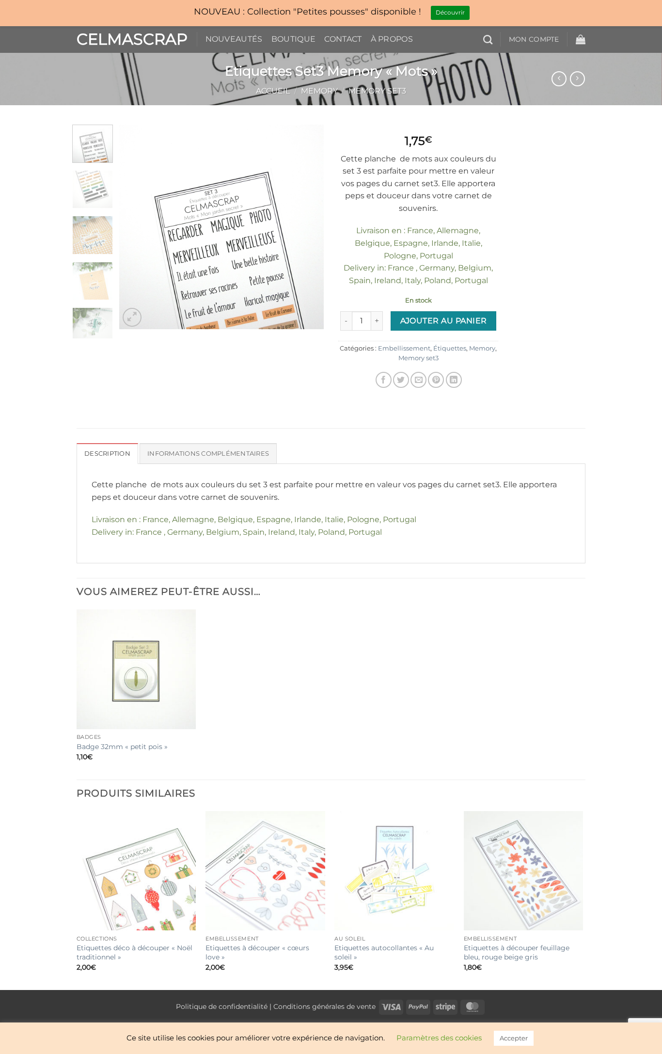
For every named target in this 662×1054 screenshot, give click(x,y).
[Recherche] (487, 39)
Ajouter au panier (443, 320)
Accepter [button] (514, 1038)
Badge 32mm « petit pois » (122, 746)
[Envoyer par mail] (418, 380)
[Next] (307, 227)
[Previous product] (577, 78)
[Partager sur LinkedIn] (454, 380)
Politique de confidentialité (222, 1006)
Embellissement (404, 348)
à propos (392, 39)
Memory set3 (377, 91)
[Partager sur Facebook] (384, 380)
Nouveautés (234, 39)
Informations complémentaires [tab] (208, 453)
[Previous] (135, 227)
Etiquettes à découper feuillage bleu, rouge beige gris (516, 952)
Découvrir (450, 12)
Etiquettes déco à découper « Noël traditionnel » (134, 952)
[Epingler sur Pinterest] (436, 380)
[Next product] (559, 78)
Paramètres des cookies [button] (439, 1037)
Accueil (273, 91)
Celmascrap (129, 39)
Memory (319, 91)
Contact (343, 39)
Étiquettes (449, 348)
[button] (580, 39)
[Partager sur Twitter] (401, 380)
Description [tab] (107, 453)
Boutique (293, 39)
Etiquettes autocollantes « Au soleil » (384, 952)
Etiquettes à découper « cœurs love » (257, 952)
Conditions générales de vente (324, 1006)
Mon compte (534, 39)
